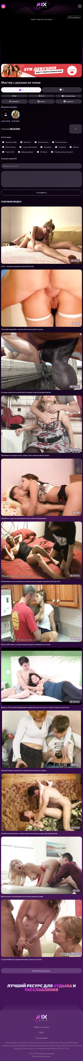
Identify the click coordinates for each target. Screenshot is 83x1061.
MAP (41, 1032)
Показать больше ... (41, 970)
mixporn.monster (46, 1053)
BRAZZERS (15, 129)
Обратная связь (41, 1027)
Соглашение (41, 1038)
